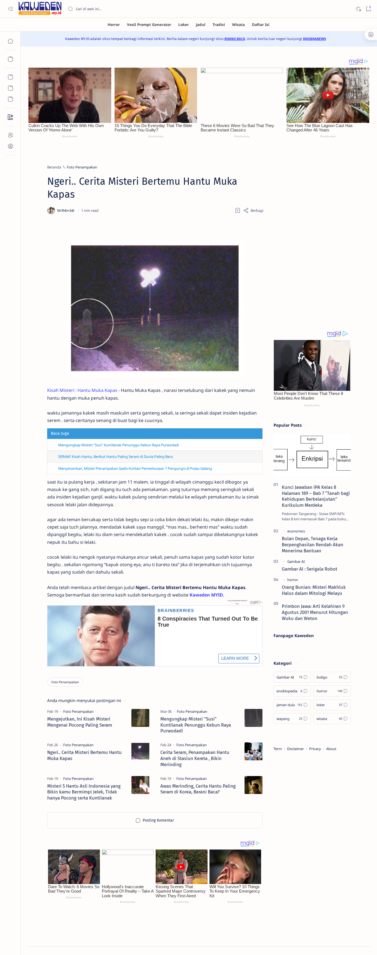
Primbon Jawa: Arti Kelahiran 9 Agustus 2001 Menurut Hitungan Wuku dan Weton (315, 612)
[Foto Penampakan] (65, 682)
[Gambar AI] (296, 561)
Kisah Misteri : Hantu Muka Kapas (82, 390)
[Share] (253, 210)
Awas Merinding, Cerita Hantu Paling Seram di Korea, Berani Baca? (198, 789)
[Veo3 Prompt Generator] (149, 24)
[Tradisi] (219, 24)
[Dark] (358, 9)
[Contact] (10, 117)
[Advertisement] (312, 236)
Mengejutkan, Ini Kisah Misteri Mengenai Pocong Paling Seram (79, 722)
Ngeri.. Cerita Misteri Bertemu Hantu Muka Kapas (84, 755)
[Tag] (78, 711)
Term (278, 748)
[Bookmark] (368, 9)
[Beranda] (10, 41)
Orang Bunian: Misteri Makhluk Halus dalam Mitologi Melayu (314, 590)
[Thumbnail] (140, 718)
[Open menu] (10, 9)
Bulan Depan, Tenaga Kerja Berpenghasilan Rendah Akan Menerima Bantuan (312, 544)
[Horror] (114, 24)
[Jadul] (200, 24)
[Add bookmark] (237, 210)
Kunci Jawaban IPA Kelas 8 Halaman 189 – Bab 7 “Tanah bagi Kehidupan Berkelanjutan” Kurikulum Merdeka (316, 496)
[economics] (296, 531)
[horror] (292, 579)
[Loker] (183, 24)
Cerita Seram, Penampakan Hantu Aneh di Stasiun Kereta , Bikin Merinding (194, 758)
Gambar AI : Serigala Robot (309, 569)
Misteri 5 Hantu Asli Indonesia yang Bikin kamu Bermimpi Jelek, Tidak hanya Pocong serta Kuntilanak (84, 792)
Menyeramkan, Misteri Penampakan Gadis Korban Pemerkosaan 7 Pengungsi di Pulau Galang (135, 468)
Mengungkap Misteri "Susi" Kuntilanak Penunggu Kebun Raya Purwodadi (118, 444)
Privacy (315, 748)
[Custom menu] (10, 77)
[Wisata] (238, 24)
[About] (10, 135)
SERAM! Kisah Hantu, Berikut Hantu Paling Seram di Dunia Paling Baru (115, 456)
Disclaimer (295, 748)
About (331, 748)
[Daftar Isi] (260, 24)
